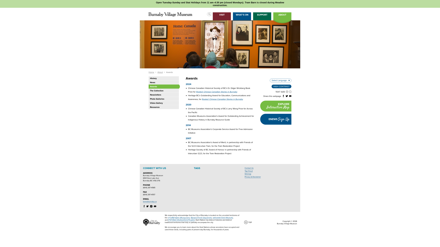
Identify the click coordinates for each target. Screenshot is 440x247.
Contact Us (249, 168)
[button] (209, 14)
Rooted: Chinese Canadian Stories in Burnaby (216, 92)
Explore (277, 106)
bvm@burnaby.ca (150, 201)
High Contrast (281, 86)
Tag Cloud (249, 171)
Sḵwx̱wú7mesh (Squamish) (201, 218)
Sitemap (248, 174)
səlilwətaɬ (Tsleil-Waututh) (223, 218)
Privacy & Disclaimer (253, 177)
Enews (279, 119)
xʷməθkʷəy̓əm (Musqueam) (179, 218)
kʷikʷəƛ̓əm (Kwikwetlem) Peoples (181, 220)
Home (151, 72)
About (160, 72)
